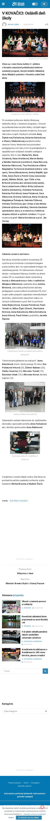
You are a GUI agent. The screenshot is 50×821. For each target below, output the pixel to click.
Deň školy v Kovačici (18, 501)
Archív (26, 783)
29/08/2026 (27, 644)
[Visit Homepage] (18, 4)
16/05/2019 (28, 24)
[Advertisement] (25, 532)
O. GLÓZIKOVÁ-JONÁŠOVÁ (32, 641)
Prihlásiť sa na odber (29, 818)
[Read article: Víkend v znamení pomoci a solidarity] (11, 606)
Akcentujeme (9, 602)
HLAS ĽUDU (13, 24)
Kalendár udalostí (24, 786)
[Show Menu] (3, 4)
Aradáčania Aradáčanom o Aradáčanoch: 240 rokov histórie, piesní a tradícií (34, 652)
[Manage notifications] (42, 807)
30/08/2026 (38, 608)
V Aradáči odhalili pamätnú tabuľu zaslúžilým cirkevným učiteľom (34, 635)
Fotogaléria (35, 783)
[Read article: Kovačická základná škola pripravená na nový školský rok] (11, 621)
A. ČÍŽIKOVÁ (26, 608)
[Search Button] (45, 671)
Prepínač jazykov (14, 783)
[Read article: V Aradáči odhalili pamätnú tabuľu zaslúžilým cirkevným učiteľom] (11, 637)
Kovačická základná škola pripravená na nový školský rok (35, 619)
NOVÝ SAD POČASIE (25, 688)
